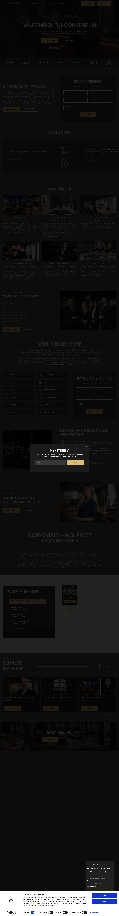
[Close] (87, 446)
